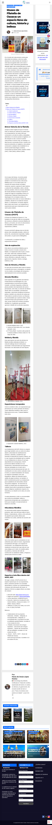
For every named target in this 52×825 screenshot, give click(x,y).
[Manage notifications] (49, 822)
